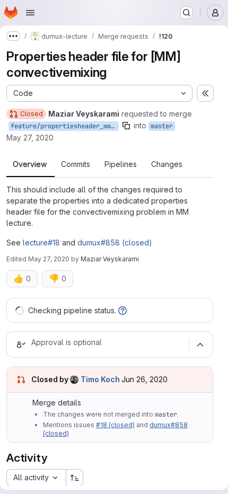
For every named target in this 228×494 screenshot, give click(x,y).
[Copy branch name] (126, 125)
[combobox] (36, 477)
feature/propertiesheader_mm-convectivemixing (65, 126)
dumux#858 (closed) (114, 242)
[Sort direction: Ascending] (74, 477)
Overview (30, 164)
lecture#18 (41, 242)
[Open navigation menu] (30, 12)
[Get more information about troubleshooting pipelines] (122, 310)
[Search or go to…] (186, 12)
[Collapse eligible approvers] (200, 344)
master (162, 126)
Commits (75, 164)
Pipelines (120, 164)
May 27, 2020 (30, 137)
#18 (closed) (115, 425)
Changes (166, 164)
